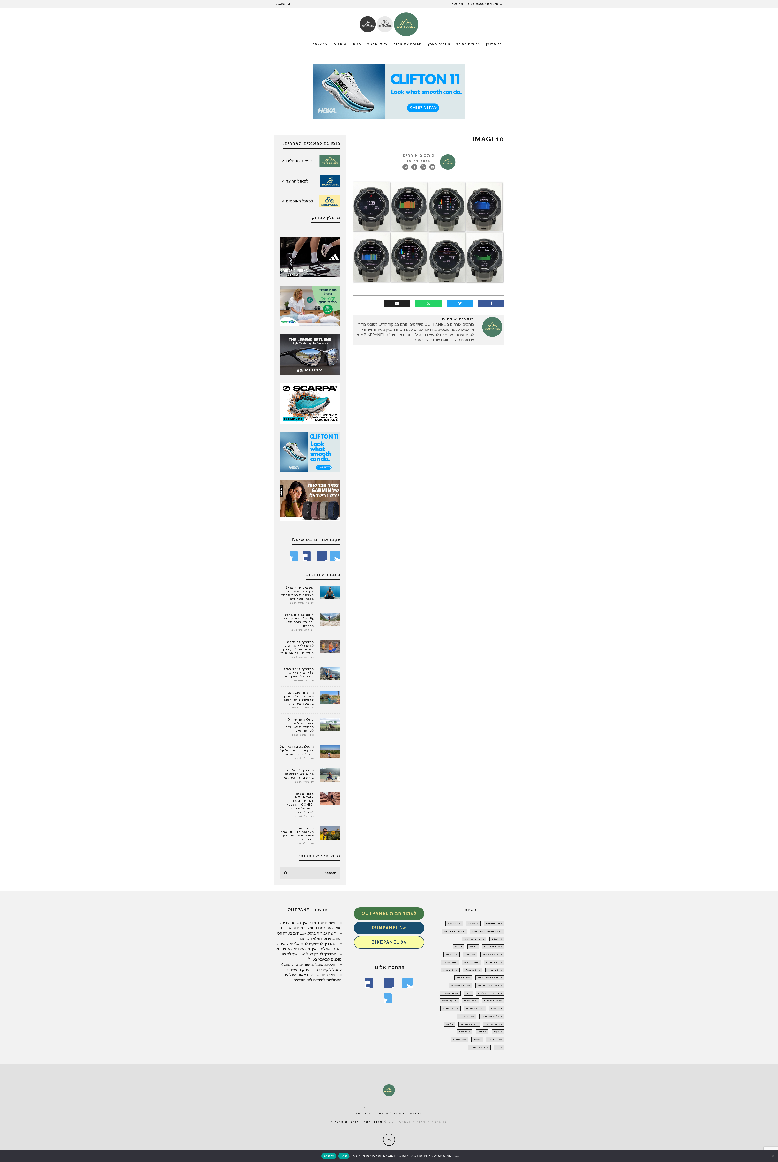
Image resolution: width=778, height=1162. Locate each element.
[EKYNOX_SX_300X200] (310, 354)
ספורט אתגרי (466, 1016)
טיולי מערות (450, 970)
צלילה (449, 1024)
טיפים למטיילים (460, 985)
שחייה (477, 1040)
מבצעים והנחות (493, 1001)
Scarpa (497, 939)
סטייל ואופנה (450, 1009)
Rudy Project (454, 931)
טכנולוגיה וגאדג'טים (490, 993)
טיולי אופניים (494, 962)
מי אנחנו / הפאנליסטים (483, 4)
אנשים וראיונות (493, 947)
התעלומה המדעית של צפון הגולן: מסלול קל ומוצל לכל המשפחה (297, 750)
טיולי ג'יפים (471, 962)
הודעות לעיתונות (492, 954)
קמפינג (482, 1032)
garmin (473, 924)
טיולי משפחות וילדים (490, 978)
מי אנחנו (319, 44)
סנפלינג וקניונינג (492, 1016)
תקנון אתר (373, 1121)
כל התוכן (494, 44)
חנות (357, 44)
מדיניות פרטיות (345, 1121)
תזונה (499, 1047)
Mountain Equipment (487, 931)
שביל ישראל (495, 1040)
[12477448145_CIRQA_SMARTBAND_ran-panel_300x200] (310, 500)
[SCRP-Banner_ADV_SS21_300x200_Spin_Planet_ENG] (310, 403)
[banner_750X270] (389, 91)
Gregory (454, 924)
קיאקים (498, 1032)
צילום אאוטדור (469, 1024)
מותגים (340, 44)
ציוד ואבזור (377, 44)
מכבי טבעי (470, 1001)
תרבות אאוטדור (479, 1047)
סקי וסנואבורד (493, 1024)
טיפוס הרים (463, 978)
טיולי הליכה (450, 962)
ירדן (468, 993)
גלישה (473, 947)
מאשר (343, 1155)
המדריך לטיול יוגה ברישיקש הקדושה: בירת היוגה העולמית (298, 774)
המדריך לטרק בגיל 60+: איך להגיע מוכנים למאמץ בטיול (297, 672)
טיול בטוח (451, 954)
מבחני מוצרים (450, 993)
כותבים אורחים (419, 155)
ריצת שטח (464, 1032)
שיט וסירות (459, 1040)
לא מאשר (328, 1155)
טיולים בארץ (439, 44)
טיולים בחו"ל (468, 44)
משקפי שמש (449, 1001)
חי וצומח (470, 954)
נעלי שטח (496, 1009)
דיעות (458, 947)
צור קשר (457, 4)
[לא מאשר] (773, 1156)
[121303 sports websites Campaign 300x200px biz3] (310, 305)
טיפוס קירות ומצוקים (490, 985)
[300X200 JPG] (310, 257)
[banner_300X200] (310, 451)
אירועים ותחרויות (474, 939)
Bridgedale (494, 924)
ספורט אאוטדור (408, 44)
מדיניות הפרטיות (359, 1155)
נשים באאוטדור (475, 1009)
